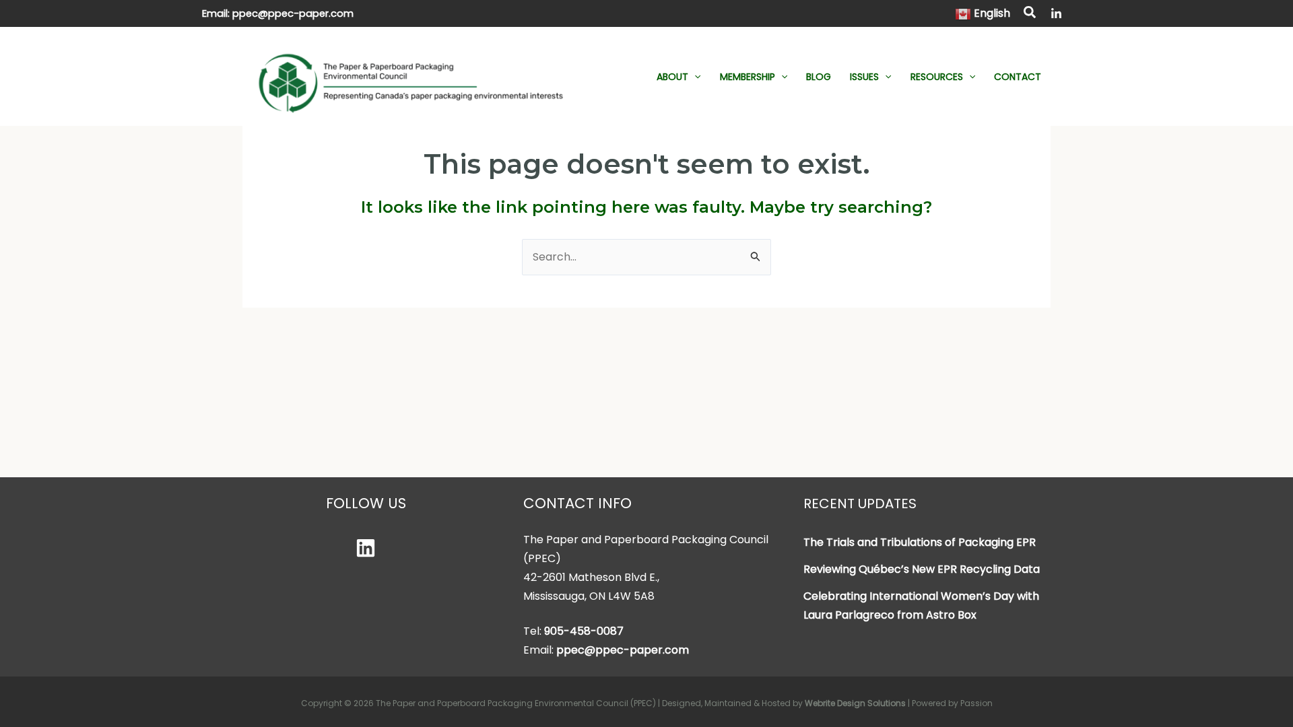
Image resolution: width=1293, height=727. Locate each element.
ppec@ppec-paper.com (293, 13)
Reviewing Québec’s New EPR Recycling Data (921, 569)
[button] (1030, 14)
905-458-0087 (584, 631)
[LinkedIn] (1056, 14)
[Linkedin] (366, 548)
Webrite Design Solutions (855, 703)
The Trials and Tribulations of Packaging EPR (919, 542)
